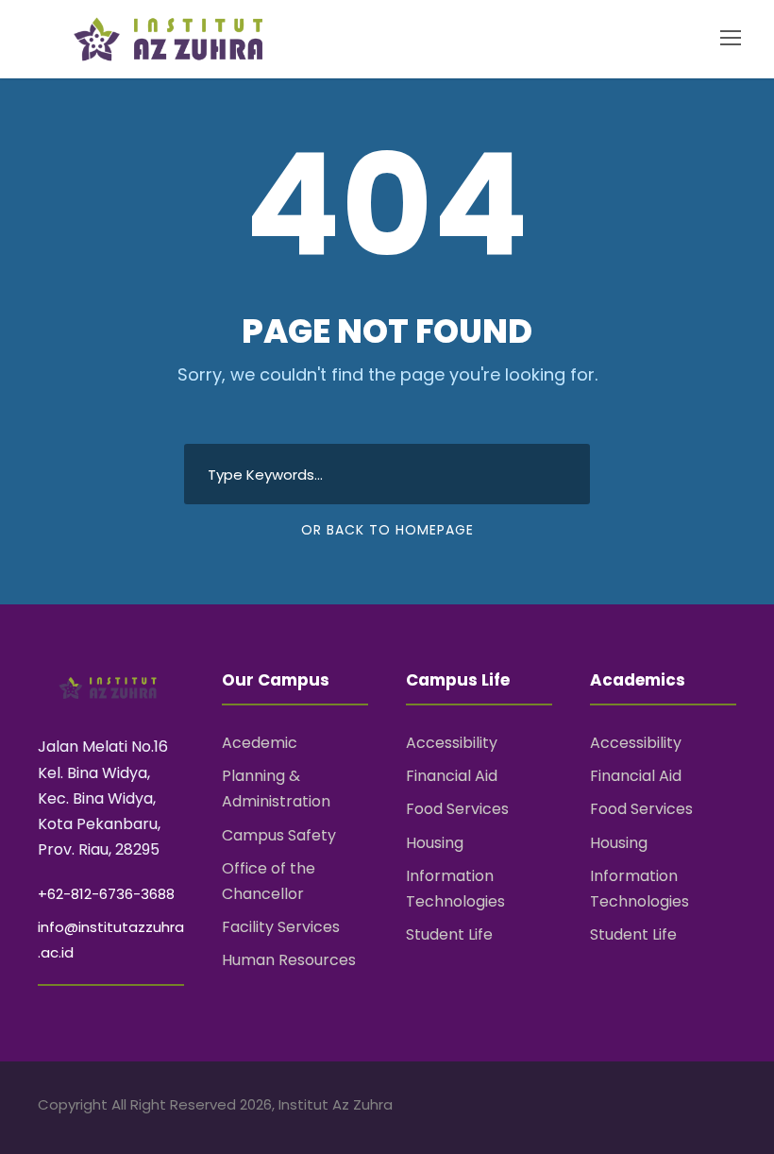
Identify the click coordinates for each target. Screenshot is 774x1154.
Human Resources (289, 960)
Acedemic (259, 743)
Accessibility (451, 743)
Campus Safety (279, 835)
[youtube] (696, 1108)
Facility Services (281, 927)
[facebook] (630, 1108)
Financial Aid (451, 776)
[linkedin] (663, 1108)
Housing (434, 843)
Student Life (449, 934)
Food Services (457, 809)
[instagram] (729, 1108)
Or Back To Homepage (387, 529)
